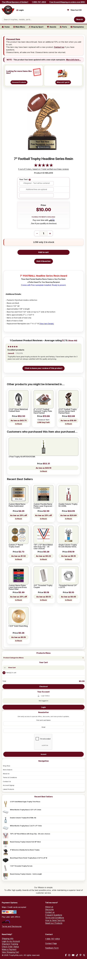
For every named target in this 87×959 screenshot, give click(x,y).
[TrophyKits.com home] (8, 10)
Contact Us (7, 781)
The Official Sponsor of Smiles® (15, 2)
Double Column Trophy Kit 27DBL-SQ (23, 818)
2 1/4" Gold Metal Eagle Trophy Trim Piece (25, 801)
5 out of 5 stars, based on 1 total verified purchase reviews (43, 169)
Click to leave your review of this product (43, 368)
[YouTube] (73, 955)
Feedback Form (52, 948)
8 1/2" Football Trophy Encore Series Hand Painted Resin (68, 411)
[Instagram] (69, 955)
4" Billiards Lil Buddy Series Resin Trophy (24, 850)
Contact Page (51, 943)
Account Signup (8, 785)
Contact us (59, 47)
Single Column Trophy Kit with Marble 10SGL (68, 546)
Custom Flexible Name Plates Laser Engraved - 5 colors (43, 506)
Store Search (7, 770)
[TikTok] (77, 955)
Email (43, 727)
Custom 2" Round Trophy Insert (16, 546)
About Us (6, 774)
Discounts (49, 909)
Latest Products (8, 789)
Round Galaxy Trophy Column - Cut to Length (26, 874)
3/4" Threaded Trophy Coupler (43, 586)
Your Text (23, 180)
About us (49, 907)
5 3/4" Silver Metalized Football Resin (18, 410)
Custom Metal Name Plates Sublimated (17, 505)
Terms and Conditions (54, 918)
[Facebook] (66, 955)
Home (7, 27)
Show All (72, 341)
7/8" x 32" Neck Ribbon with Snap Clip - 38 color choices (30, 834)
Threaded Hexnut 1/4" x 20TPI (68, 586)
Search (79, 19)
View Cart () (76, 10)
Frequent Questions (53, 915)
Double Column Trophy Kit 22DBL (68, 505)
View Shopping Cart (10, 952)
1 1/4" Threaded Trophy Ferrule (21, 866)
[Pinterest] (80, 955)
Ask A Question (43, 261)
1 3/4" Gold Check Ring (18, 626)
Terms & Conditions (10, 777)
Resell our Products (53, 923)
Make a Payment (9, 949)
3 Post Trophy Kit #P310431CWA (22, 457)
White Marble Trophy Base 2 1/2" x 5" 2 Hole (25, 810)
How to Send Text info (55, 920)
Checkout (43, 686)
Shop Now (6, 766)
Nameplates (78, 27)
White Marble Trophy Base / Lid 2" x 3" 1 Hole (26, 826)
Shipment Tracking (10, 944)
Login (43, 707)
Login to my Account (11, 941)
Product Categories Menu (13, 658)
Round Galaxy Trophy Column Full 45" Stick (25, 842)
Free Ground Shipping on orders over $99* (67, 2)
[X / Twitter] (84, 955)
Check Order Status (10, 947)
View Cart (12, 667)
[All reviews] (43, 166)
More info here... (73, 60)
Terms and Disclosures (12, 926)
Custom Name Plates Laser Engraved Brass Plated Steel (18, 587)
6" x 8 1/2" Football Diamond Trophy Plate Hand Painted (43, 411)
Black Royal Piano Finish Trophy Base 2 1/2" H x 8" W (28, 858)
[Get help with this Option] (30, 180)
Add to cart (43, 252)
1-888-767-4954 (39, 2)
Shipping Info (7, 938)
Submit (43, 754)
